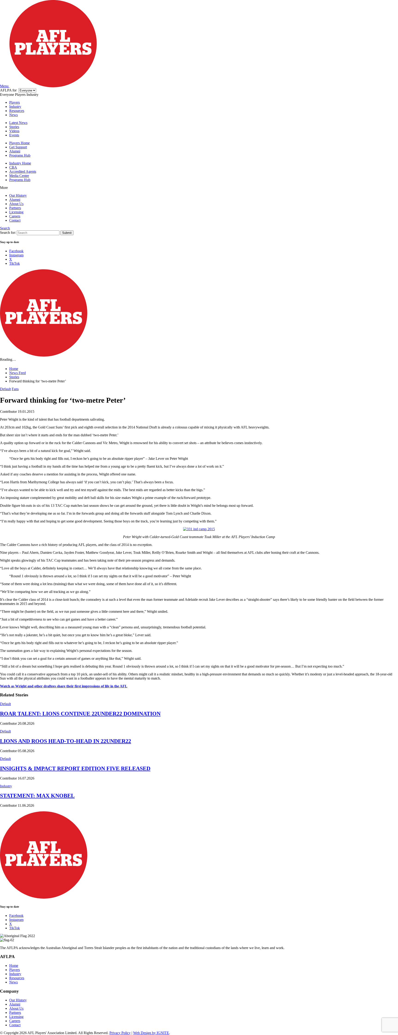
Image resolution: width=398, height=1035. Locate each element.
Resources (16, 111)
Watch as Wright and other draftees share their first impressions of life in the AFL (63, 686)
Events (14, 135)
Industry (15, 106)
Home (13, 966)
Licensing (16, 212)
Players (14, 102)
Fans (15, 389)
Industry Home (20, 163)
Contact (14, 220)
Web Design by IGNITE (151, 1033)
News (13, 115)
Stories (14, 127)
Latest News (18, 123)
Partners (15, 208)
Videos (14, 131)
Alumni (14, 151)
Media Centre (19, 176)
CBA (13, 167)
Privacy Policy (120, 1033)
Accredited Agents (22, 171)
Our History (18, 195)
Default (5, 389)
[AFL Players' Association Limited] (53, 86)
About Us (16, 204)
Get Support (18, 147)
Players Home (19, 143)
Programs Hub (19, 155)
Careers (14, 216)
